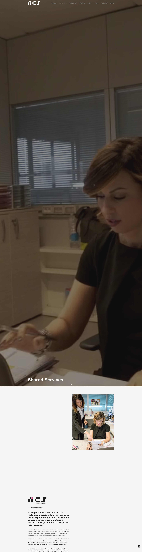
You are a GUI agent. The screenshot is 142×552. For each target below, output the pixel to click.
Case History (73, 3)
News (96, 3)
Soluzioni (62, 3)
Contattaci (104, 3)
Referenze (82, 3)
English (112, 3)
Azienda (53, 3)
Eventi (90, 3)
